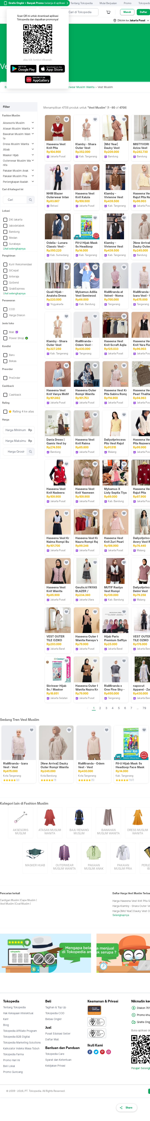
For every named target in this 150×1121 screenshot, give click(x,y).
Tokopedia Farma (13, 1054)
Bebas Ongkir (53, 1019)
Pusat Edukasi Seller (58, 1033)
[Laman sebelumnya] (87, 708)
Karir (6, 1019)
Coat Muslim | (23, 903)
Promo (127, 3)
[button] (131, 21)
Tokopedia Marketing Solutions (22, 1042)
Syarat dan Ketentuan (58, 1059)
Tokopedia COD (54, 1013)
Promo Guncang (13, 1071)
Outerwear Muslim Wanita (78, 87)
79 (144, 708)
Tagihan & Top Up (55, 1007)
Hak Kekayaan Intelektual (18, 1013)
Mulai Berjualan (108, 3)
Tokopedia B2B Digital (16, 1036)
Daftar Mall (52, 1039)
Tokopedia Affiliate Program (20, 1030)
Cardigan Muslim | (10, 900)
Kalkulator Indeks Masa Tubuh (21, 1048)
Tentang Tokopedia (82, 3)
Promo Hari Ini (11, 1060)
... (137, 708)
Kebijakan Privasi (55, 1065)
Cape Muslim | (29, 900)
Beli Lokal (9, 1066)
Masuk (127, 12)
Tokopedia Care (54, 1053)
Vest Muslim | (7, 903)
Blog (6, 1024)
